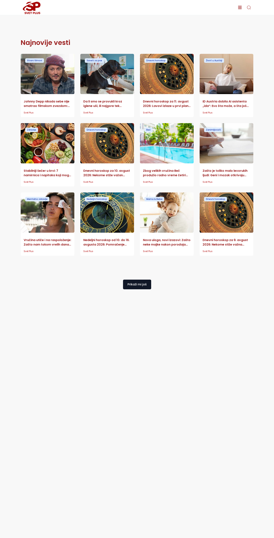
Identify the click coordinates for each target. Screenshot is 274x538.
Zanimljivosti (213, 129)
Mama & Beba (154, 199)
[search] (248, 7)
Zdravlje (31, 129)
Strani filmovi (34, 60)
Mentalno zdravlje (37, 199)
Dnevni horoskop (156, 60)
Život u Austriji (214, 60)
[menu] (239, 7)
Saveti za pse (94, 60)
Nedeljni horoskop (97, 199)
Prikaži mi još (137, 284)
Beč (148, 129)
